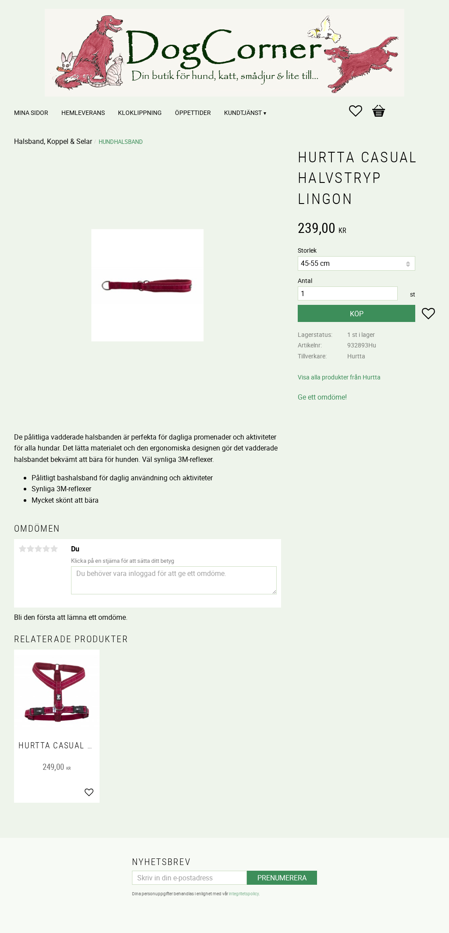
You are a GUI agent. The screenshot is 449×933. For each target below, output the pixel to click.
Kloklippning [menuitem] (140, 112)
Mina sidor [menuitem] (31, 112)
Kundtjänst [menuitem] (243, 112)
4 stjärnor (46, 549)
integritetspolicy (244, 893)
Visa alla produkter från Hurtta (339, 377)
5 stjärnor (54, 549)
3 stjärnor (38, 549)
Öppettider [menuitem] (193, 112)
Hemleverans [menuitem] (83, 112)
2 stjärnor (30, 549)
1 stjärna (22, 549)
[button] (360, 111)
